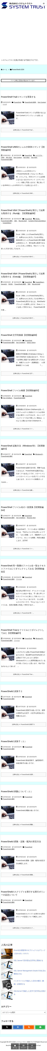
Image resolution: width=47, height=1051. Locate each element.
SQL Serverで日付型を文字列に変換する (28, 960)
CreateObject (7, 223)
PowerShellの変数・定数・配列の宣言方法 (21, 841)
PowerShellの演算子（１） (14, 741)
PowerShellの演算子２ (11, 691)
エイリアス (38, 155)
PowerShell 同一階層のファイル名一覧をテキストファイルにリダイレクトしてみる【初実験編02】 (23, 568)
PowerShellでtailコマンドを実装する (18, 97)
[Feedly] (40, 1027)
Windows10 (39, 454)
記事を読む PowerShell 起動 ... (23, 490)
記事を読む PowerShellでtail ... (23, 130)
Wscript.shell (23, 221)
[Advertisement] (23, 34)
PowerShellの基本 (30, 102)
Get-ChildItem (20, 342)
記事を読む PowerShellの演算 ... (23, 774)
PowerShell (17, 102)
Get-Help (34, 157)
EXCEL (37, 219)
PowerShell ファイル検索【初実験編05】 (20, 390)
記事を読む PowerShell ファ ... (23, 429)
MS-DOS (9, 157)
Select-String (31, 342)
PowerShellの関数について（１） (17, 791)
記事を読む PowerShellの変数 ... (23, 875)
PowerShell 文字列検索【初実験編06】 (19, 335)
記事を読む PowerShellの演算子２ (23, 724)
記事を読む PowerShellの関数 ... (23, 824)
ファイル (19, 579)
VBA (15, 221)
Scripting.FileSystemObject (37, 221)
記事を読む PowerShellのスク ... (23, 928)
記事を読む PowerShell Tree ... (23, 674)
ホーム (5, 69)
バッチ (5, 104)
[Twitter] (7, 1027)
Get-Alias (26, 157)
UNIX (2, 157)
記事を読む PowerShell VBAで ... (23, 256)
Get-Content (42, 102)
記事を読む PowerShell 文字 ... (23, 373)
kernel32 (4, 284)
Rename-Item (31, 518)
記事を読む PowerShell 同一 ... (23, 613)
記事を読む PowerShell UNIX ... (23, 193)
